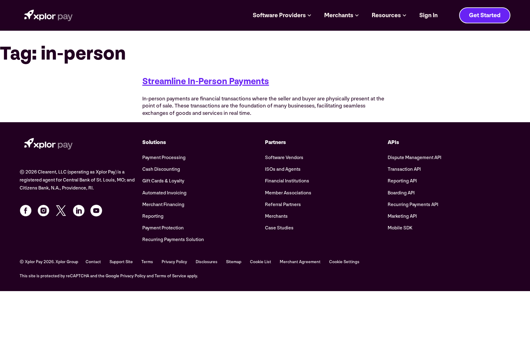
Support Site (121, 261)
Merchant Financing (163, 205)
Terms (147, 261)
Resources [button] (386, 15)
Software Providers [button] (279, 15)
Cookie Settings (344, 261)
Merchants (276, 216)
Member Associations (288, 193)
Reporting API (402, 181)
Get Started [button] (485, 15)
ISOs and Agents (283, 169)
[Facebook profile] (26, 211)
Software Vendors (284, 158)
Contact (93, 261)
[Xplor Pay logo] (48, 15)
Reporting (152, 216)
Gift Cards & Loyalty (163, 181)
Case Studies (279, 228)
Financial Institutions (287, 181)
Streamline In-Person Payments (205, 81)
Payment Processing (164, 158)
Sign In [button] (428, 15)
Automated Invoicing (164, 193)
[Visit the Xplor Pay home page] (81, 144)
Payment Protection (163, 228)
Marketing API (402, 216)
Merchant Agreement (300, 261)
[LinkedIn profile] (79, 211)
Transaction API (404, 169)
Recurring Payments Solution (173, 240)
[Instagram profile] (43, 211)
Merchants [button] (338, 15)
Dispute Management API (414, 158)
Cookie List (260, 261)
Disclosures (206, 261)
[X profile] (61, 211)
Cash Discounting (161, 169)
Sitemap (233, 261)
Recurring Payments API (413, 205)
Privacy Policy (174, 261)
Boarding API (401, 193)
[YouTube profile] (96, 211)
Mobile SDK (400, 228)
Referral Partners (283, 205)
